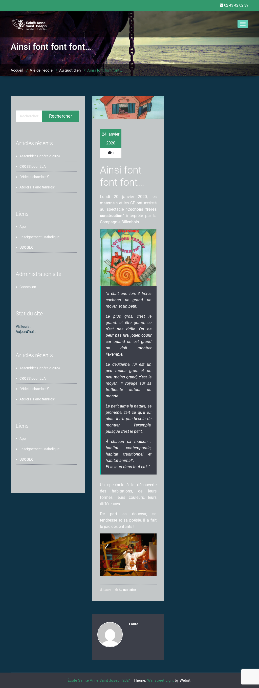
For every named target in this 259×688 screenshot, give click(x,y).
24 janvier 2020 (110, 138)
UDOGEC (26, 247)
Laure (107, 590)
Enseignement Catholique (39, 237)
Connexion (27, 287)
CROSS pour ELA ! (33, 166)
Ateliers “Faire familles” (37, 187)
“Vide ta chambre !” (34, 177)
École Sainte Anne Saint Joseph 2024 (99, 680)
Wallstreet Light (160, 680)
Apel (22, 227)
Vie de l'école (41, 70)
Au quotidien (70, 70)
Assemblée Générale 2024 (39, 156)
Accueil (17, 70)
